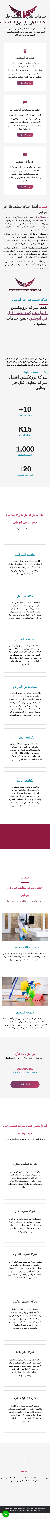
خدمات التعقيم (25, 161)
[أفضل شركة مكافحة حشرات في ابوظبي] (25, 103)
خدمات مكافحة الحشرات (25, 109)
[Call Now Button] (5, 1513)
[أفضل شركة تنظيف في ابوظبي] (25, 51)
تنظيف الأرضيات (41, 217)
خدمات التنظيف (25, 57)
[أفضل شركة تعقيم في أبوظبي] (25, 154)
